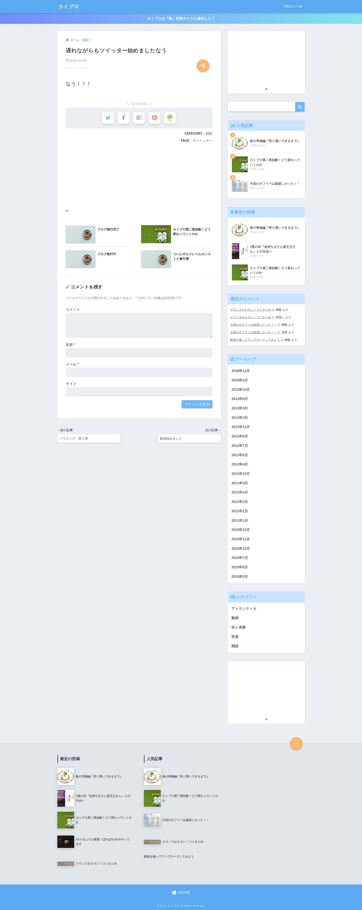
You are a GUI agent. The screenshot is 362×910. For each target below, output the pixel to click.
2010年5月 (239, 577)
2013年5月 (239, 408)
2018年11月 (240, 371)
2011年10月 (240, 474)
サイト (71, 384)
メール (72, 364)
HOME (184, 892)
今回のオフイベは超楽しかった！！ (253, 324)
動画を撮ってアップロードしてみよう (255, 339)
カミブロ (68, 6)
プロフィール (293, 6)
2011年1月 (239, 521)
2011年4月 (239, 492)
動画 (235, 618)
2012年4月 (239, 464)
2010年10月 (240, 549)
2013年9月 (239, 399)
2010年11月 (240, 539)
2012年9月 (239, 436)
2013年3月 (239, 418)
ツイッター (204, 140)
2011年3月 (239, 502)
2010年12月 (240, 530)
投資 (235, 637)
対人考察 (238, 627)
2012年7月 (239, 446)
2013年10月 (240, 390)
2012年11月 (240, 427)
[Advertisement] (139, 181)
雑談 (209, 133)
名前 (70, 345)
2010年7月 (239, 558)
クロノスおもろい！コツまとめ (250, 309)
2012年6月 (239, 455)
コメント (73, 310)
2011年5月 (239, 483)
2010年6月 (239, 567)
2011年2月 (239, 511)
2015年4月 (239, 380)
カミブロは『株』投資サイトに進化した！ (181, 18)
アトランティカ (243, 609)
